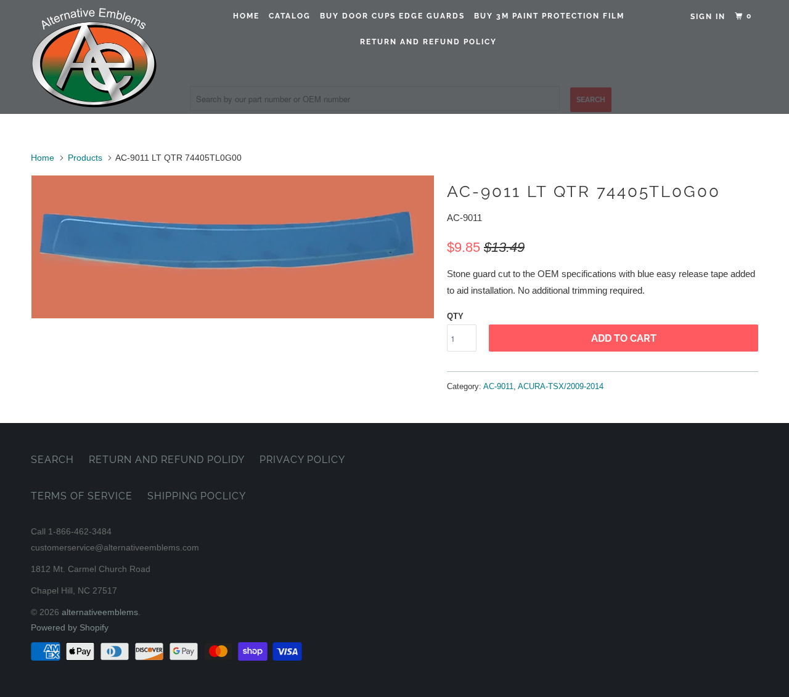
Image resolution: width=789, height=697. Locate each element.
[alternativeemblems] (94, 57)
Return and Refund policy (428, 42)
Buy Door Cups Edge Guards (392, 16)
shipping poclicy (196, 496)
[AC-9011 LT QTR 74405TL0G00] (233, 247)
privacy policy (302, 459)
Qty (455, 316)
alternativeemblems (100, 612)
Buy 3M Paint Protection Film (549, 16)
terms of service (82, 496)
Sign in (708, 16)
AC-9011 (498, 386)
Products (85, 158)
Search (52, 459)
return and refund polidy (167, 459)
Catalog (290, 16)
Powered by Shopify (69, 627)
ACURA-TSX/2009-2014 (560, 386)
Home (246, 16)
